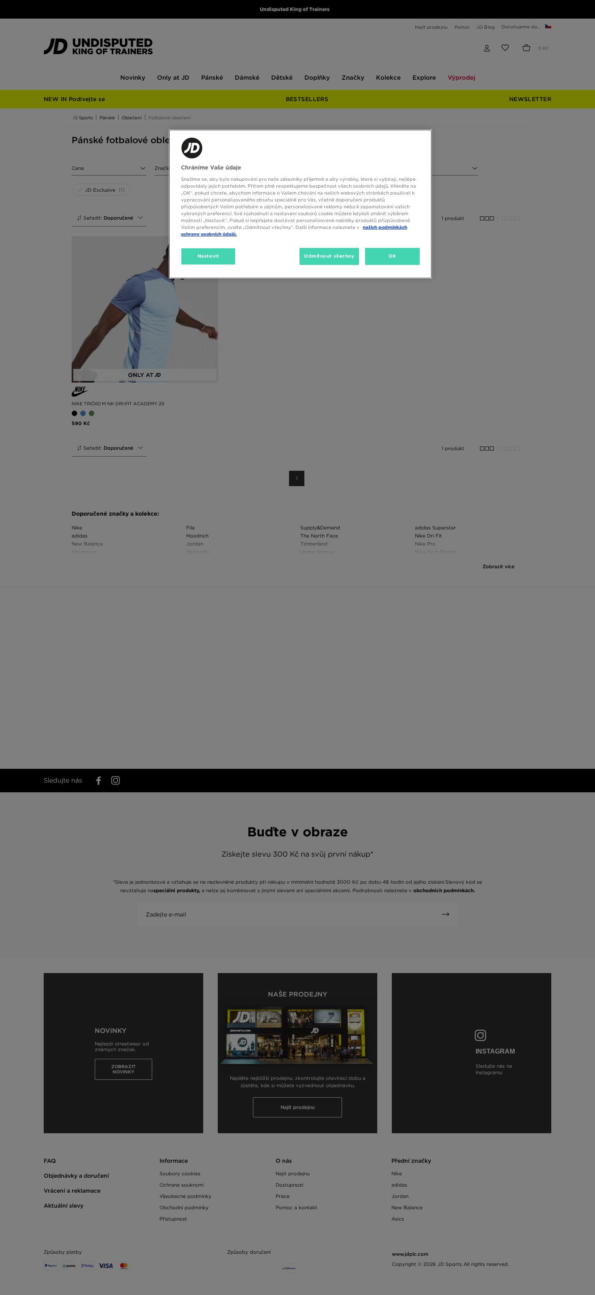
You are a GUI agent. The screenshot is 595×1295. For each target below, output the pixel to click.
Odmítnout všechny (329, 256)
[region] (300, 204)
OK (392, 256)
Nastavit (208, 256)
